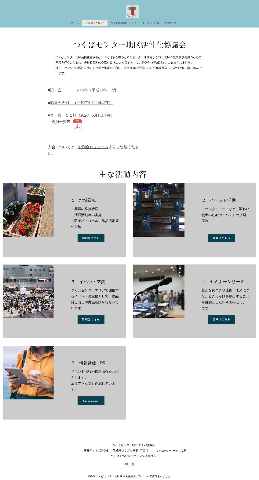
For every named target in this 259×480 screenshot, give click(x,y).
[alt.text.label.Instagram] (132, 464)
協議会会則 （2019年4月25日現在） (81, 102)
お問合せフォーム (93, 147)
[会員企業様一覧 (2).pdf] (77, 126)
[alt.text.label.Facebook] (127, 464)
